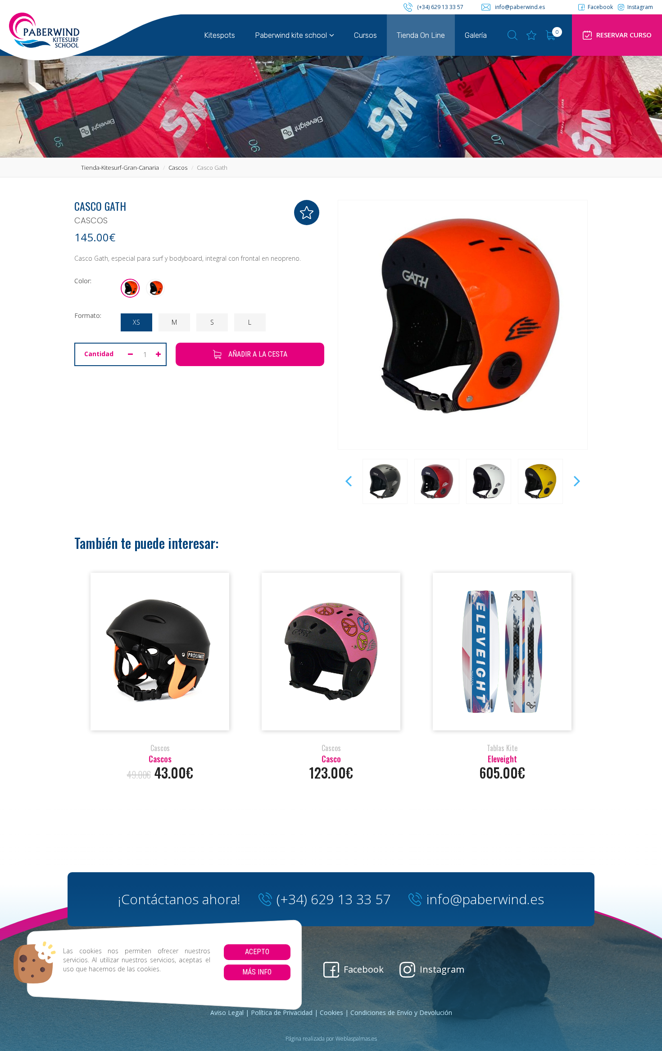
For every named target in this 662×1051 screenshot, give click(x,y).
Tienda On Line (421, 35)
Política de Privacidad (282, 1012)
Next (576, 481)
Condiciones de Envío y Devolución (401, 1012)
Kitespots (219, 35)
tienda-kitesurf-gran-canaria (120, 167)
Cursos (365, 35)
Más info (257, 972)
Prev (349, 481)
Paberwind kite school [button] (291, 35)
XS (136, 322)
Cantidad (98, 353)
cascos (177, 167)
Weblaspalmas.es (356, 1038)
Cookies (331, 1012)
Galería (476, 35)
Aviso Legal (227, 1012)
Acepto (257, 951)
